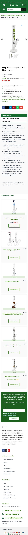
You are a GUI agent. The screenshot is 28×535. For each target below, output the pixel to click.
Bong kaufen (7, 15)
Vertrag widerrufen (9, 471)
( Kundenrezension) (11, 379)
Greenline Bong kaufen (16, 15)
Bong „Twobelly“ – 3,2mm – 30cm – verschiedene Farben (12, 250)
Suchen (23, 9)
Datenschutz (7, 492)
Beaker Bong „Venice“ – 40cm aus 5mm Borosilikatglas (14, 218)
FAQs (5, 465)
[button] (3, 107)
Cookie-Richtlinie (8, 486)
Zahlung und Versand (9, 498)
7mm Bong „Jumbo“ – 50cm (12, 281)
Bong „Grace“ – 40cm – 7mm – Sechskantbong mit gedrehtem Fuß (12, 345)
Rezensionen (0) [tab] (7, 121)
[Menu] (3, 9)
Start (2, 15)
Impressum (7, 489)
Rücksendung (7, 468)
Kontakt (6, 462)
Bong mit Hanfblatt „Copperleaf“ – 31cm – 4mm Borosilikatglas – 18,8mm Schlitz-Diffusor (12, 314)
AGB (5, 483)
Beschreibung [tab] (6, 115)
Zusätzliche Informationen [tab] (10, 118)
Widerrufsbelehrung (9, 495)
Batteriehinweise (8, 459)
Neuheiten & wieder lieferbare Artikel (11, 99)
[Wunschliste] (22, 5)
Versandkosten (20, 78)
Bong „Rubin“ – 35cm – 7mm (12, 376)
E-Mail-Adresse (6, 408)
